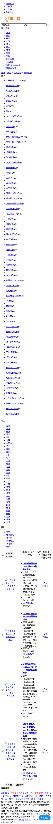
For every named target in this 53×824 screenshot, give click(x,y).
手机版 (9, 6)
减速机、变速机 (13, 198)
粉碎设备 (28, 73)
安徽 (8, 461)
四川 (8, 490)
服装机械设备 (12, 378)
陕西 (8, 502)
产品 (9, 73)
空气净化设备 (12, 121)
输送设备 (10, 239)
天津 (8, 432)
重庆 (8, 434)
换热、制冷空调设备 (15, 142)
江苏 (8, 455)
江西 (8, 467)
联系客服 (44, 818)
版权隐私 (7, 796)
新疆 (8, 514)
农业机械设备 (12, 86)
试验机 (9, 311)
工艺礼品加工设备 (14, 398)
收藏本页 (10, 4)
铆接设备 (10, 362)
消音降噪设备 (12, 347)
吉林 (8, 449)
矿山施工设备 (12, 91)
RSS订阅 (29, 799)
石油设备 (10, 270)
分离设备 (10, 245)
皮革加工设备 (12, 383)
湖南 (8, 478)
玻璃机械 (10, 157)
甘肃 (8, 505)
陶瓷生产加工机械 (14, 403)
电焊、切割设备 (13, 163)
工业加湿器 (11, 352)
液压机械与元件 (13, 214)
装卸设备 (10, 101)
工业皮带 (10, 178)
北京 (8, 426)
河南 (8, 473)
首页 (3, 73)
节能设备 (10, 132)
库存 (8, 547)
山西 (8, 440)
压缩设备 (10, 219)
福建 (8, 464)
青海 (8, 508)
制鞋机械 (10, 393)
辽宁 (8, 446)
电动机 (9, 301)
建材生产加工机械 (14, 280)
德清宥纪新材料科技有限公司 (30, 776)
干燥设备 (10, 255)
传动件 (9, 173)
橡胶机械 (10, 265)
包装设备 (10, 96)
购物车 (9, 12)
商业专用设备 (12, 286)
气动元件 (10, 291)
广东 (8, 481)
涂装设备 (10, 224)
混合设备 (10, 250)
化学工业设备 (12, 327)
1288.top (20, 820)
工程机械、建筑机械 (15, 80)
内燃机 (9, 306)
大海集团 (30, 713)
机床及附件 (11, 168)
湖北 (8, 476)
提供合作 (10, 544)
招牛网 (28, 820)
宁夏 (8, 511)
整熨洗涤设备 (12, 332)
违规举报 (40, 799)
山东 (8, 470)
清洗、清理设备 (13, 116)
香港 (8, 519)
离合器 (9, 321)
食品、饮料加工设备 (15, 137)
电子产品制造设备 (14, 204)
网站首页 (5, 793)
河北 (8, 437)
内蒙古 (9, 443)
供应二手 (10, 538)
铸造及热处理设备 (14, 296)
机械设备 (17, 73)
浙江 (8, 458)
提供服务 (10, 535)
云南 (8, 496)
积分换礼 (9, 799)
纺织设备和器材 (13, 373)
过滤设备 (10, 127)
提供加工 (10, 541)
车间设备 (10, 229)
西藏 (8, 499)
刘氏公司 (30, 603)
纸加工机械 (11, 388)
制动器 (9, 316)
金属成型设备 (12, 209)
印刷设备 (10, 183)
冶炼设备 (10, 275)
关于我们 (29, 793)
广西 (8, 484)
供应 (8, 532)
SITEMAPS (18, 796)
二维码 (9, 9)
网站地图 (29, 796)
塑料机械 (10, 152)
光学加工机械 (12, 409)
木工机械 (10, 188)
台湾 (8, 517)
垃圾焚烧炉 (11, 337)
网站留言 (19, 799)
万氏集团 (30, 654)
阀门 (8, 106)
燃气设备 (10, 357)
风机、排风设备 (13, 193)
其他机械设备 (12, 414)
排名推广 (39, 796)
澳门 (8, 522)
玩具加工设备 (12, 368)
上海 (8, 429)
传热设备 (10, 260)
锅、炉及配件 (12, 342)
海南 (8, 487)
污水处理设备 (12, 234)
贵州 (8, 493)
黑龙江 (9, 452)
